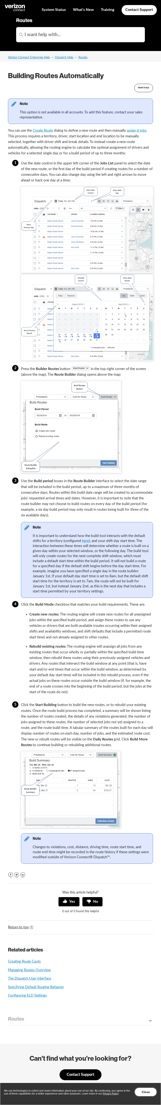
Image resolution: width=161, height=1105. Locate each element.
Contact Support (139, 10)
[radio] (68, 901)
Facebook (10, 874)
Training (107, 10)
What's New (83, 10)
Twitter (16, 874)
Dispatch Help (64, 57)
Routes (82, 57)
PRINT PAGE (143, 88)
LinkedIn (22, 874)
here (85, 541)
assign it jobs (136, 130)
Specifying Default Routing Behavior (36, 987)
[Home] (15, 10)
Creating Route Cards (24, 961)
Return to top (18, 927)
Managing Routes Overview (29, 970)
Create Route (43, 130)
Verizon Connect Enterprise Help (29, 57)
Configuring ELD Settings (27, 995)
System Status (54, 10)
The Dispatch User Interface (29, 978)
